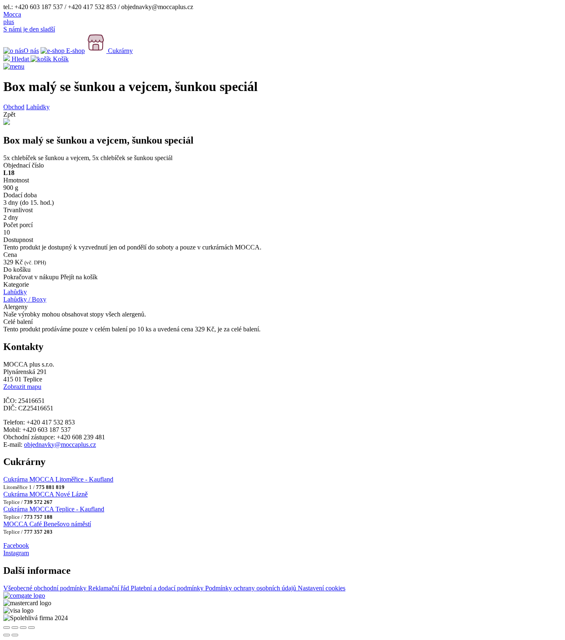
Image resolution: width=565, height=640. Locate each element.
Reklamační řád (109, 588)
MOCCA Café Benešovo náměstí (47, 523)
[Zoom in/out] (31, 627)
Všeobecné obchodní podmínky (45, 588)
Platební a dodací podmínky (168, 588)
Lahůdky (38, 106)
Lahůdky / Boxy (24, 299)
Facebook (16, 545)
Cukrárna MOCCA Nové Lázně (45, 494)
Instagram (16, 552)
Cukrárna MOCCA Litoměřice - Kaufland (58, 479)
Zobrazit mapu (22, 386)
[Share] (15, 627)
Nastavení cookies (321, 588)
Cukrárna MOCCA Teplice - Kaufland (53, 509)
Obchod (13, 106)
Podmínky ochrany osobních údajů (251, 588)
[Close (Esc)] (6, 627)
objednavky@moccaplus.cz (60, 444)
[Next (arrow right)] (15, 635)
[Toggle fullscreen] (23, 627)
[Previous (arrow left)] (6, 635)
